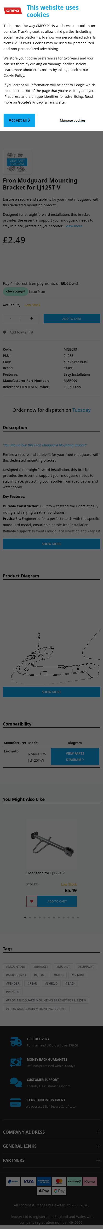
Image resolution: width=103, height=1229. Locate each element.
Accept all (18, 120)
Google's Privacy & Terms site (41, 102)
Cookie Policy (14, 75)
